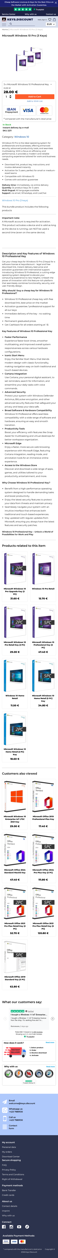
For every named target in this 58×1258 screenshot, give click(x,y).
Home (5, 29)
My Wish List (49, 19)
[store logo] (18, 20)
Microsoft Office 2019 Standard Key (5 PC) (14, 978)
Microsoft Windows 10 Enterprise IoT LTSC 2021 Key (15, 819)
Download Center (11, 1156)
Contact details (9, 1206)
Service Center (8, 14)
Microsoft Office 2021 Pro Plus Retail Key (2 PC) (14, 926)
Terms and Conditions (13, 1174)
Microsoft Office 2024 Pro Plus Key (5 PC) (43, 871)
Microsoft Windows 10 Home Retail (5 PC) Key (43, 698)
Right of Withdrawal (12, 1179)
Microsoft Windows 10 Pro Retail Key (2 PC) (15, 643)
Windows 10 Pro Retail (43, 589)
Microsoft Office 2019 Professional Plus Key (43, 817)
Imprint (6, 1211)
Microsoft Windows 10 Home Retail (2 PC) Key (15, 752)
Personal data (9, 1147)
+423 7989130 (16, 1111)
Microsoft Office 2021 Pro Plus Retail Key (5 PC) (43, 926)
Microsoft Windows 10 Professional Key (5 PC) (43, 645)
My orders (7, 1152)
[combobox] (21, 24)
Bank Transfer (9, 1190)
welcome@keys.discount (22, 1103)
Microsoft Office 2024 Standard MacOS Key (14, 871)
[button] (51, 24)
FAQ (4, 1165)
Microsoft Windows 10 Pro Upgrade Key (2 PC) (15, 591)
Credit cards (8, 1195)
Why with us (31, 14)
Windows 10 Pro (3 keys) (15, 200)
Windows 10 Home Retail (15, 697)
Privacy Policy (9, 1169)
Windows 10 (21, 136)
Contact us (51, 14)
